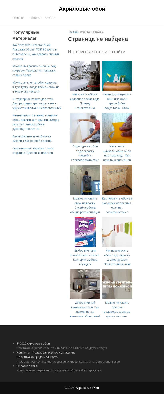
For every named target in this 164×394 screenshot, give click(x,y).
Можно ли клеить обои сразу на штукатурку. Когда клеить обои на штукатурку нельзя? (35, 87)
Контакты (23, 352)
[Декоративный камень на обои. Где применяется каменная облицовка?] (85, 298)
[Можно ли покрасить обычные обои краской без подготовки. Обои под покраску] (117, 90)
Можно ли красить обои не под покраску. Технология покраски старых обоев (34, 70)
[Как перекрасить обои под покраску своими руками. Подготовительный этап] (117, 246)
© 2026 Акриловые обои (33, 343)
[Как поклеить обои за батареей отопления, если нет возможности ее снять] (117, 194)
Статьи (50, 18)
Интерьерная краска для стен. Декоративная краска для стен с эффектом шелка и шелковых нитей (36, 103)
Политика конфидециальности (37, 357)
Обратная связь (28, 366)
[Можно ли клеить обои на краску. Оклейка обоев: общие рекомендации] (85, 194)
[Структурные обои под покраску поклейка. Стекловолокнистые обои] (85, 142)
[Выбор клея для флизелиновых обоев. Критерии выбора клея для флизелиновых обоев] (85, 246)
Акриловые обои (82, 8)
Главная (18, 18)
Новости (34, 18)
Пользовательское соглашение (53, 352)
